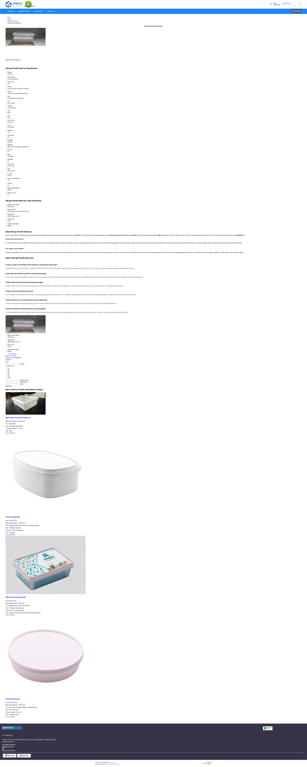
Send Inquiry (297, 11)
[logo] (18, 7)
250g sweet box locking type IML (16, 597)
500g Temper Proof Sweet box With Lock (18, 418)
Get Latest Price (12, 354)
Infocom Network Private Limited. (113, 764)
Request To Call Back (11, 356)
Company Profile (24, 11)
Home (9, 17)
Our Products (38, 11)
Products (10, 19)
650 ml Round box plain (13, 699)
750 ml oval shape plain (13, 517)
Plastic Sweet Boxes (13, 21)
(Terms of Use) (113, 762)
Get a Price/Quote (10, 433)
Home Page (10, 11)
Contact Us (51, 11)
